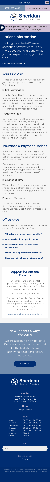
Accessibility (20, 472)
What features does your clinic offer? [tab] (23, 234)
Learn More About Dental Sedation (24, 314)
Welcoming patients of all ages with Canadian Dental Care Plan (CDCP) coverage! (25, 28)
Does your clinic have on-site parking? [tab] (24, 258)
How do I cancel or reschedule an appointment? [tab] (21, 246)
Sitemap (34, 472)
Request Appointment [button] (37, 8)
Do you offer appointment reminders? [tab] (23, 252)
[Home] (25, 17)
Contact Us (24, 363)
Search (27, 472)
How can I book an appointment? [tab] (21, 239)
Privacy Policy (10, 472)
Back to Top (42, 472)
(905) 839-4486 (12, 8)
